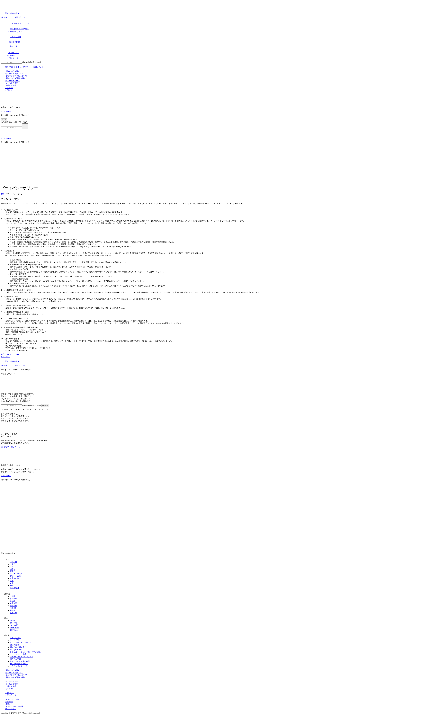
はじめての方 (13, 53)
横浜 (12, 581)
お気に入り (12, 58)
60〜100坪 (14, 625)
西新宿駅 (13, 606)
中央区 (12, 564)
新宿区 (12, 571)
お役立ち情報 (14, 42)
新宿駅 (12, 601)
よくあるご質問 (11, 83)
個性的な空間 (15, 659)
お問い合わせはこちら (10, 354)
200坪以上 (14, 630)
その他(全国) (15, 588)
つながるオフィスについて (21, 23)
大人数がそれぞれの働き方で (21, 657)
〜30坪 (12, 620)
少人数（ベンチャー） (19, 666)
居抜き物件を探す (12, 13)
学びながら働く (16, 650)
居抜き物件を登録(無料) (19, 29)
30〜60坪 (13, 623)
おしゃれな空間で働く (19, 664)
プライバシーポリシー (14, 699)
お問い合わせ (10, 695)
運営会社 (9, 704)
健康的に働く (15, 645)
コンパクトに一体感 (18, 654)
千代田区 (13, 562)
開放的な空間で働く (18, 647)
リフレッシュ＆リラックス (21, 642)
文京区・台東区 (16, 576)
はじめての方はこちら (14, 73)
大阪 (12, 583)
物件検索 (4, 122)
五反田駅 (13, 613)
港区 (12, 566)
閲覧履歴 (11, 55)
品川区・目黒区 (16, 574)
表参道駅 (13, 603)
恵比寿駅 (13, 599)
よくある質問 (15, 37)
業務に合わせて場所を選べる (21, 661)
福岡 (12, 585)
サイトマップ (10, 709)
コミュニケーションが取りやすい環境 (25, 652)
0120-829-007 (6, 111)
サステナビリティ (15, 32)
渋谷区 (12, 569)
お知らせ (13, 46)
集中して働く (15, 638)
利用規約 (9, 702)
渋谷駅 (12, 596)
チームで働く (15, 640)
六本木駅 (13, 608)
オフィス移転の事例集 (14, 706)
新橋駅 (12, 610)
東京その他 (14, 578)
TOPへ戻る (5, 357)
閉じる (4, 120)
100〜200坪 (14, 628)
